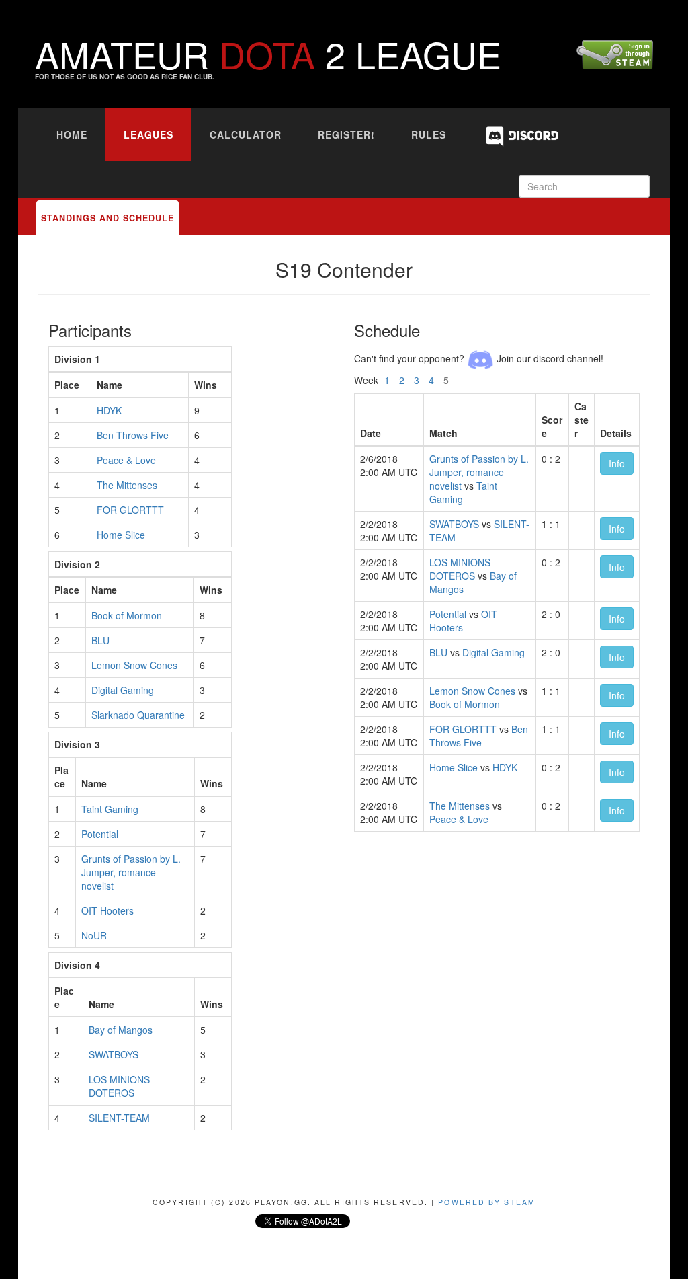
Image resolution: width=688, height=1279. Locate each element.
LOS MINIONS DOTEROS (119, 1086)
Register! (346, 134)
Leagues (148, 134)
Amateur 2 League (268, 53)
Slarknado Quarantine (138, 715)
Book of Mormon (126, 615)
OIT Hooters (107, 910)
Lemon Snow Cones (134, 665)
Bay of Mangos (121, 1029)
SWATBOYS (113, 1054)
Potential (99, 834)
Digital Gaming (122, 690)
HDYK (109, 410)
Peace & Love (126, 460)
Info (617, 463)
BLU (100, 640)
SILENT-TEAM (119, 1117)
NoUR (94, 935)
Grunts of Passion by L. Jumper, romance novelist (131, 872)
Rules (428, 134)
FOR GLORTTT (130, 509)
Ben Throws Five (133, 435)
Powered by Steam (486, 1202)
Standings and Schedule (107, 218)
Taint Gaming (109, 809)
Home (71, 134)
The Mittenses (127, 485)
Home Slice (121, 534)
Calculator (246, 134)
